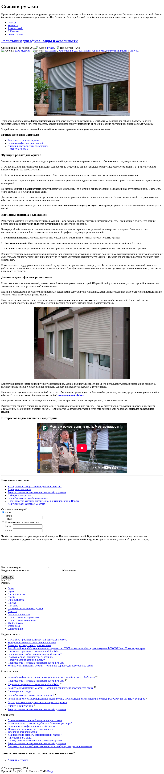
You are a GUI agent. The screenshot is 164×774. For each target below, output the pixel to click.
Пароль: (8, 530)
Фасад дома (14, 625)
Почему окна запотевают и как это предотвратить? (35, 740)
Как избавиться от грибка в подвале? (28, 498)
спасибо (18, 760)
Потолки (12, 611)
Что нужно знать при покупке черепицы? (30, 657)
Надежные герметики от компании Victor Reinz (33, 651)
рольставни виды (67, 50)
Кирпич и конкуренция (20, 706)
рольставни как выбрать (92, 50)
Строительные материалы (22, 620)
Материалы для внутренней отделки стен (30, 729)
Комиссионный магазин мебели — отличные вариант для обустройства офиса (50, 665)
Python (50, 47)
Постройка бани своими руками (25, 608)
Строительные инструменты (23, 617)
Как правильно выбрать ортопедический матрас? (35, 486)
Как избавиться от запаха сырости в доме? (31, 695)
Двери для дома (16, 594)
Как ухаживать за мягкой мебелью (26, 503)
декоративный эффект (71, 395)
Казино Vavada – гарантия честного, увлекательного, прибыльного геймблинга (51, 677)
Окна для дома (16, 599)
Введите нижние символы (15, 570)
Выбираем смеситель (19, 489)
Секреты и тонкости (19, 614)
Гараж (11, 591)
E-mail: (8, 526)
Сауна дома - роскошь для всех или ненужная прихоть (37, 639)
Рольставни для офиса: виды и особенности (39, 41)
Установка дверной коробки (23, 732)
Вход (50, 771)
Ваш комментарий (11, 567)
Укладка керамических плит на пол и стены (32, 642)
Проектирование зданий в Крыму (26, 659)
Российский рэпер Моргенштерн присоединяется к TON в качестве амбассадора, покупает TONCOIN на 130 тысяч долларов (76, 648)
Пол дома (13, 605)
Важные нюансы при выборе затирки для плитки (35, 720)
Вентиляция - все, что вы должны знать (29, 645)
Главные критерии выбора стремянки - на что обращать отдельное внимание (50, 746)
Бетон (11, 588)
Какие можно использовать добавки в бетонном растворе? (40, 723)
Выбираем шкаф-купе (20, 495)
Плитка (12, 602)
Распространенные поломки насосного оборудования (37, 492)
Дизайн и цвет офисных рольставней (28, 146)
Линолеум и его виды (20, 691)
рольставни (51, 50)
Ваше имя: (9, 517)
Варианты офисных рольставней (26, 143)
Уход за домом (22, 50)
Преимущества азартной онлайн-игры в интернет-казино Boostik (43, 501)
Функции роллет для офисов (23, 140)
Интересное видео (18, 148)
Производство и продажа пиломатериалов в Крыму (36, 662)
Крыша (12, 597)
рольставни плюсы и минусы (122, 50)
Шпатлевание (15, 628)
